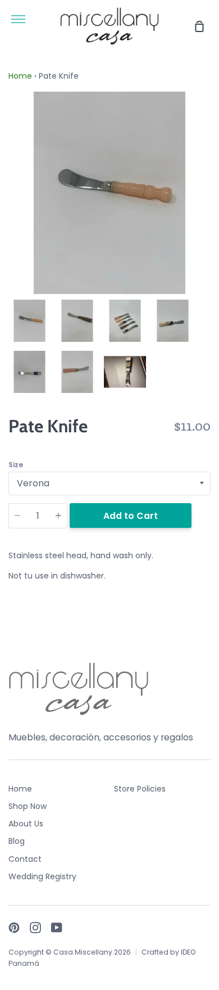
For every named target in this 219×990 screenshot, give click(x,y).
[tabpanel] (109, 193)
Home (20, 76)
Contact (25, 859)
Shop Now (27, 806)
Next (207, 224)
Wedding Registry (42, 876)
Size (15, 464)
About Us (25, 823)
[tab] (29, 321)
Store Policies (140, 788)
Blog (16, 841)
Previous (11, 224)
